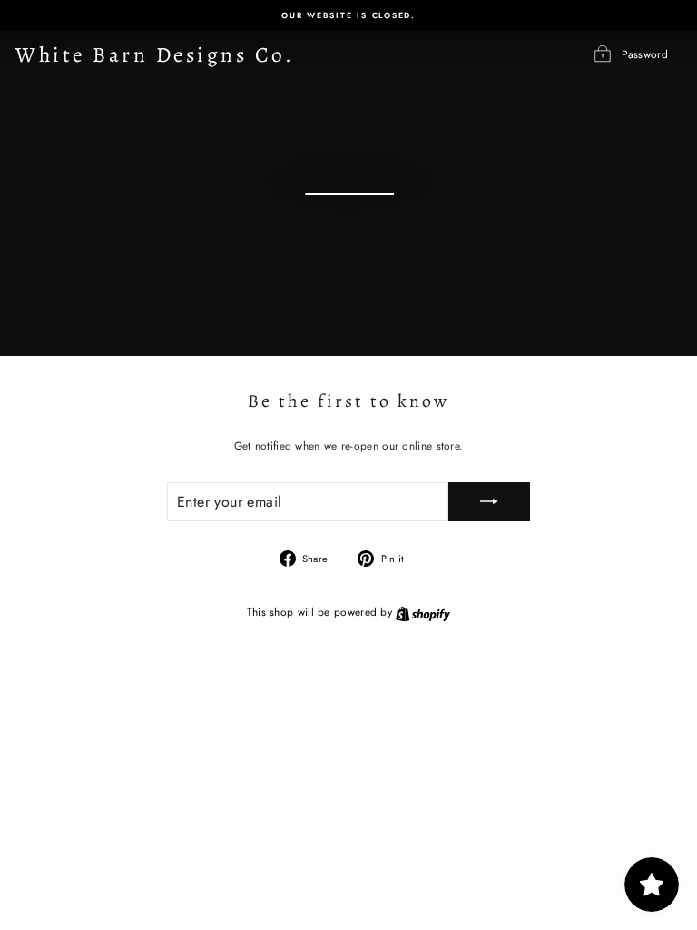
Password (645, 53)
